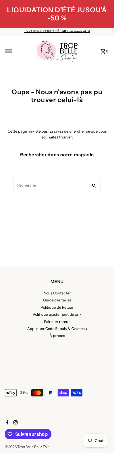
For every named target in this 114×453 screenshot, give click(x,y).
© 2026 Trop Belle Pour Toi (26, 447)
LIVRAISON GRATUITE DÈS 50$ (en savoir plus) (57, 31)
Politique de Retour (57, 307)
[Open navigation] (17, 51)
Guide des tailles (57, 300)
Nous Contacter (57, 293)
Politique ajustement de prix (57, 314)
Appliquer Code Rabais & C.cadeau (57, 328)
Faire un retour (57, 321)
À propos (57, 335)
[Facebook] (6, 423)
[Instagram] (15, 423)
